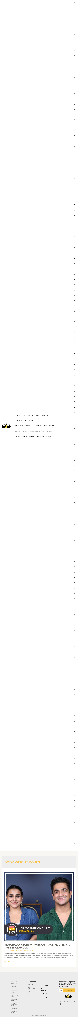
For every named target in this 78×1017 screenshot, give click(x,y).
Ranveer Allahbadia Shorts (14, 1005)
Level (29, 991)
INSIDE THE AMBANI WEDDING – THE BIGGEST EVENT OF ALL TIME (35, 426)
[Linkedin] (67, 1001)
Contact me (45, 415)
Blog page (31, 415)
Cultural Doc (18, 420)
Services (48, 436)
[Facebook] (60, 1001)
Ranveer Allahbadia (14, 989)
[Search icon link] (70, 425)
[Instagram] (71, 1001)
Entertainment (20, 950)
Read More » (8, 962)
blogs (37, 415)
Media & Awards (43, 989)
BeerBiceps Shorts (14, 1000)
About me (17, 415)
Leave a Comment (9, 950)
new (43, 431)
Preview (17, 436)
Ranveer (31, 436)
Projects (24, 436)
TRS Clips (13, 993)
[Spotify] (60, 1004)
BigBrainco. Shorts (14, 1011)
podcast (49, 431)
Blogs (46, 985)
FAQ (26, 420)
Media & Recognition (21, 431)
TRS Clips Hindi (15, 996)
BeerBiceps (14, 986)
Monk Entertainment (32, 987)
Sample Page (40, 436)
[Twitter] (64, 1001)
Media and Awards (34, 431)
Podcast (46, 982)
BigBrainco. (14, 1008)
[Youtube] (74, 1001)
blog (24, 415)
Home (31, 420)
